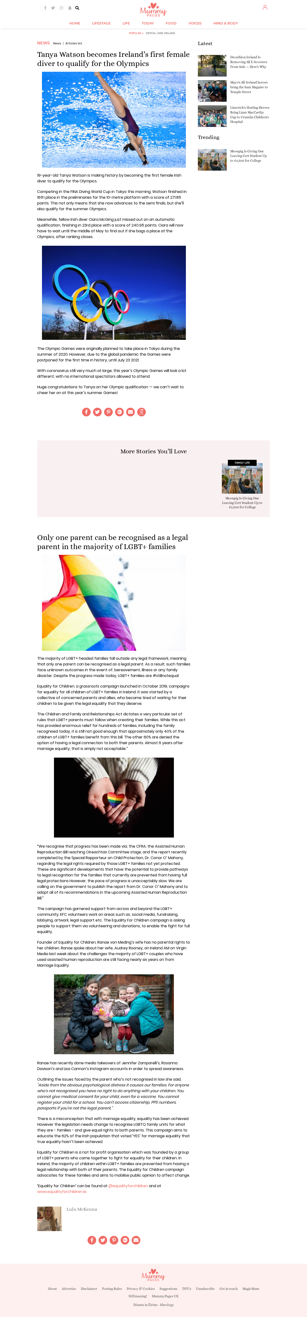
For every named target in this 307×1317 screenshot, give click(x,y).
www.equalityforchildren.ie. (62, 1191)
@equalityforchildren (127, 1186)
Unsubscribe (205, 1289)
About (52, 1289)
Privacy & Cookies (141, 1289)
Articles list (73, 43)
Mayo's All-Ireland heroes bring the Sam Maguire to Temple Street (249, 87)
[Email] (130, 412)
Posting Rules (112, 1289)
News (43, 43)
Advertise (69, 1289)
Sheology (167, 1305)
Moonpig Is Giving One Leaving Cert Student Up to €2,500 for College (248, 155)
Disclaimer (89, 1289)
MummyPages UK (165, 1296)
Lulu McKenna (81, 1209)
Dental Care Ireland (160, 33)
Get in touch (228, 1289)
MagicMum (250, 1289)
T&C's (186, 1289)
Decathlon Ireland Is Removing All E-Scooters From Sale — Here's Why (248, 61)
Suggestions (168, 1289)
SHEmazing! (138, 1296)
